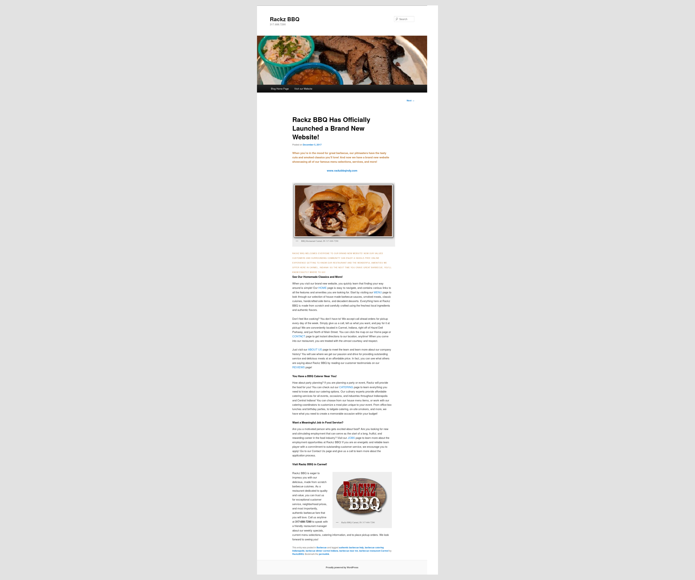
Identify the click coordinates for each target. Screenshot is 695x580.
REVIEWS (298, 367)
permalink (324, 554)
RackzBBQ (298, 554)
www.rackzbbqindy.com (342, 170)
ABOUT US (315, 349)
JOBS (351, 438)
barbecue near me (348, 550)
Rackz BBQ (284, 19)
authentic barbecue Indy (351, 547)
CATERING (346, 387)
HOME (322, 288)
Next (410, 100)
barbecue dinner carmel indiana (322, 550)
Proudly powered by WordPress (342, 567)
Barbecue (322, 547)
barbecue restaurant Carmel (374, 550)
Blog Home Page (280, 88)
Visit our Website (303, 88)
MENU (378, 292)
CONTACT (298, 336)
